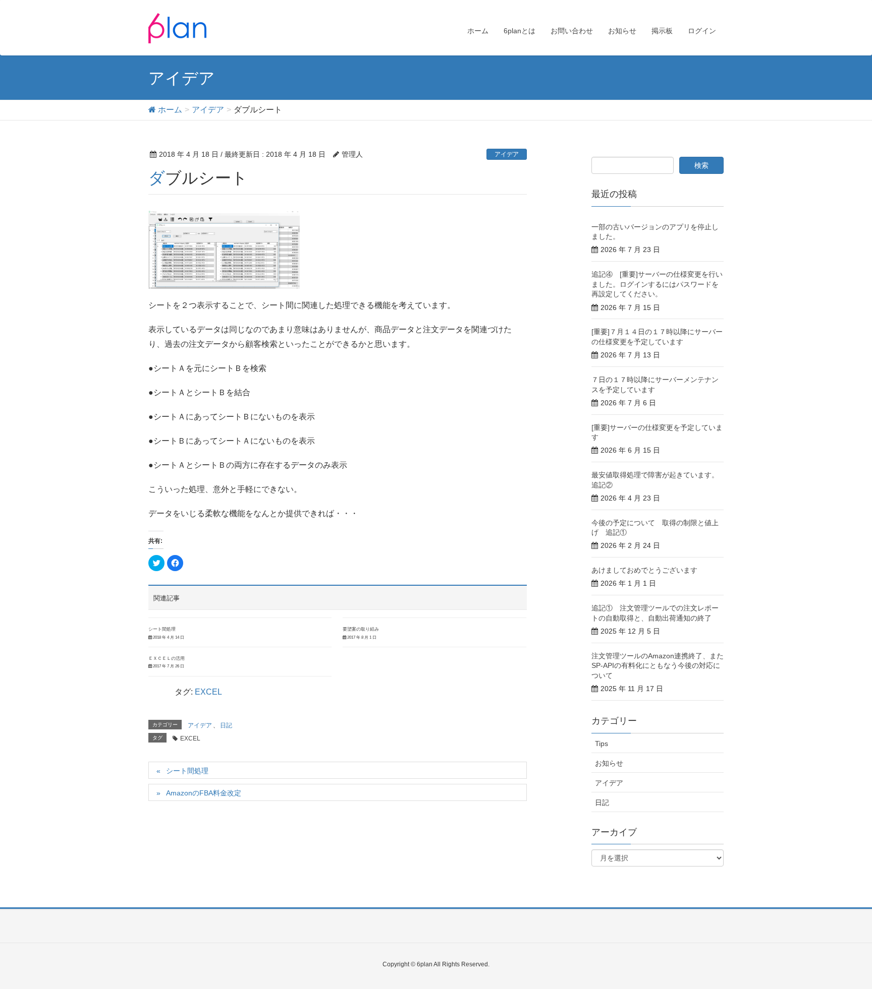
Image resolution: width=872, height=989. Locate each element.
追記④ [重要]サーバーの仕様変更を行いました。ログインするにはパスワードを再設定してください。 (657, 284)
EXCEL (208, 692)
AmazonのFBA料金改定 (203, 793)
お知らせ (609, 763)
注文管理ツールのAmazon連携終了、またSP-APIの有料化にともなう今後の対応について (657, 665)
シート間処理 (162, 629)
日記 (226, 725)
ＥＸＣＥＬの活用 (166, 658)
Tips (601, 743)
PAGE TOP (842, 950)
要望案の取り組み (361, 629)
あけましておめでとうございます (644, 570)
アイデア (507, 154)
